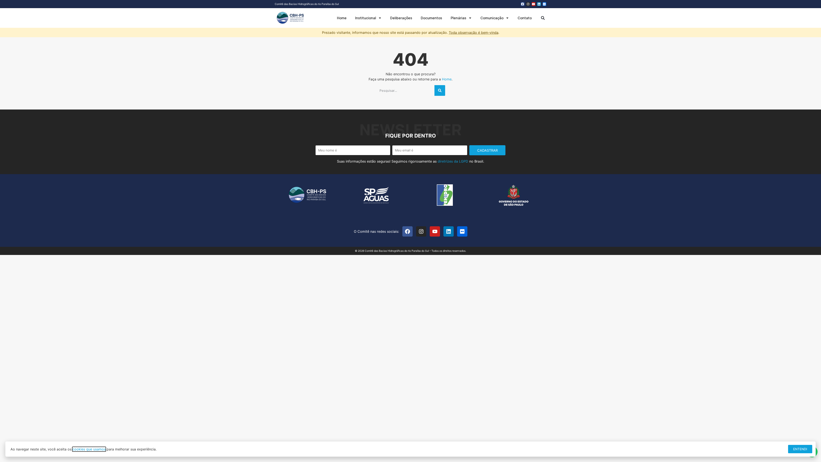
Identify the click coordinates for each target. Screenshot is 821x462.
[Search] (439, 90)
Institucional (365, 18)
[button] (542, 18)
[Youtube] (534, 4)
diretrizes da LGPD (453, 161)
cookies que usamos (89, 449)
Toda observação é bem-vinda (473, 32)
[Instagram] (528, 4)
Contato (525, 18)
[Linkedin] (539, 4)
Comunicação (492, 18)
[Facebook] (523, 4)
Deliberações (401, 18)
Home (342, 18)
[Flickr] (544, 4)
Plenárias (458, 18)
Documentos (431, 18)
